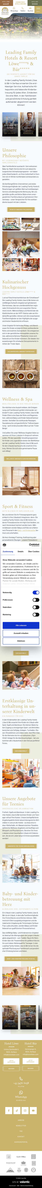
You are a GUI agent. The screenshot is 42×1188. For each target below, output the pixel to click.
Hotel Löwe (6, 3)
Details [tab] (20, 551)
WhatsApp (14, 11)
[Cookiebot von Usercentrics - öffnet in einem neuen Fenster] (29, 545)
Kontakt (21, 1137)
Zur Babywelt (21, 653)
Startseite (20, 18)
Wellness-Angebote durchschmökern (21, 459)
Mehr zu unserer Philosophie (21, 209)
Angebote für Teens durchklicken (21, 846)
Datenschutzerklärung (26, 1185)
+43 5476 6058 (21, 1083)
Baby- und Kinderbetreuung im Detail (21, 959)
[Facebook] (8, 1110)
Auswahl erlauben (21, 633)
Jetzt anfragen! (11, 1061)
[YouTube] (33, 1110)
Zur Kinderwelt (21, 751)
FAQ (21, 1131)
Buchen (30, 11)
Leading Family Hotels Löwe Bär (20, 3)
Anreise (21, 1120)
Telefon (22, 11)
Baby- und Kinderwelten (27, 530)
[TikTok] (16, 1110)
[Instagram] (25, 1110)
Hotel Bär (35, 1)
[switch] (36, 600)
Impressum (12, 1185)
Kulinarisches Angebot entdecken (21, 351)
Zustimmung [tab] (8, 551)
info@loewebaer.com (11, 1054)
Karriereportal (21, 1142)
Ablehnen (21, 641)
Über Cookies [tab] (33, 551)
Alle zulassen (21, 625)
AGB (18, 1185)
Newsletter (21, 1126)
